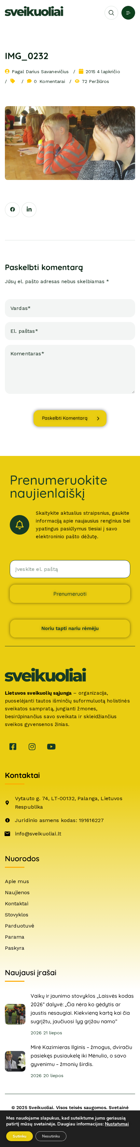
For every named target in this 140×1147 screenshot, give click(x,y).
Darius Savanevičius (47, 71)
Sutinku (19, 1136)
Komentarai (49, 81)
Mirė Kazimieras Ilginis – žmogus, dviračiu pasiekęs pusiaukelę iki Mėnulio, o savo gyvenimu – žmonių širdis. (81, 1055)
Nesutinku (51, 1136)
